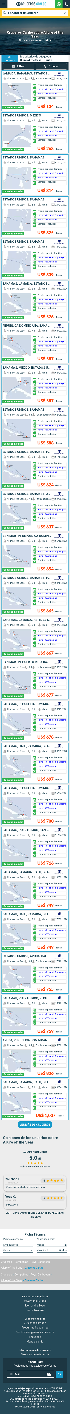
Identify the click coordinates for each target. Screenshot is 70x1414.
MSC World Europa (35, 1300)
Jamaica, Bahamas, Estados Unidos (26, 73)
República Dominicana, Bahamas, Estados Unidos (26, 325)
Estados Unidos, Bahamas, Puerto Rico (26, 451)
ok (59, 1374)
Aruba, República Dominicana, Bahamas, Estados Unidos (26, 1040)
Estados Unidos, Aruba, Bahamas (26, 956)
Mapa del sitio (35, 1341)
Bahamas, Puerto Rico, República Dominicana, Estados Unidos (26, 998)
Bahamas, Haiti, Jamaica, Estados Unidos (26, 746)
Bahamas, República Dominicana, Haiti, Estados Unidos (26, 704)
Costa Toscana (35, 1310)
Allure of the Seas (11, 1267)
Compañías (21, 1261)
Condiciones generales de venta (35, 1332)
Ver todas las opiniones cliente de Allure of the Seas (35, 1215)
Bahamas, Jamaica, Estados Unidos (26, 283)
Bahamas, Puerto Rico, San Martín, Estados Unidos (26, 830)
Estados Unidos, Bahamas (23, 157)
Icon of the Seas (35, 1305)
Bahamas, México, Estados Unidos (26, 367)
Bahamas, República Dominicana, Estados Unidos (26, 788)
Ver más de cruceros (35, 1124)
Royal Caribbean (40, 1261)
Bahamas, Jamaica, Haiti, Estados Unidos (26, 619)
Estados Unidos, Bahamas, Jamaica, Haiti (26, 493)
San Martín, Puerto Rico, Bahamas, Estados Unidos (26, 662)
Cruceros (6, 1261)
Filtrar (21, 66)
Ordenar (54, 66)
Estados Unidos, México (21, 115)
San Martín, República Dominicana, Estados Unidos (26, 535)
